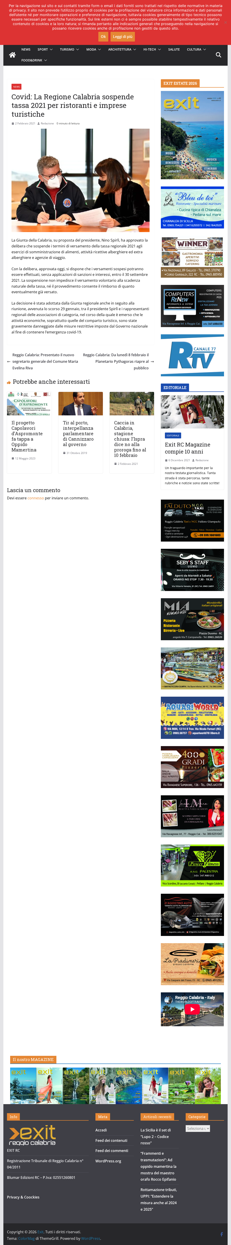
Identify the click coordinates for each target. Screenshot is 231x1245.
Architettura (119, 49)
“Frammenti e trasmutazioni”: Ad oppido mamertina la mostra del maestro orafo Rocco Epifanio (158, 1166)
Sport (43, 49)
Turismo (67, 49)
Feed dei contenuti (111, 1140)
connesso (36, 498)
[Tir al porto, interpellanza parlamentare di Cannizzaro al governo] (80, 395)
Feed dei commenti (111, 1150)
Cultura (194, 49)
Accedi (101, 1130)
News (25, 49)
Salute (174, 49)
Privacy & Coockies (23, 1197)
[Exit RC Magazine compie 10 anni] (192, 411)
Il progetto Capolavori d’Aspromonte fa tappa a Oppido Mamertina (27, 436)
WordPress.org (108, 1161)
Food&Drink (31, 60)
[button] (50, 49)
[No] (225, 22)
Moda (91, 49)
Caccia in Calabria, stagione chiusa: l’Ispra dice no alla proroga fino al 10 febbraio (130, 439)
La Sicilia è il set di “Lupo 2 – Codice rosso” (156, 1137)
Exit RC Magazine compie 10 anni (187, 448)
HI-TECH (149, 49)
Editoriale (173, 435)
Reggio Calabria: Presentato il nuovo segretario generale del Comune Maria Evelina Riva (45, 361)
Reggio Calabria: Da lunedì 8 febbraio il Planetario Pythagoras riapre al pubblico (116, 361)
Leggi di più (122, 36)
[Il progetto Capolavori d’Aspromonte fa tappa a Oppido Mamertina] (29, 395)
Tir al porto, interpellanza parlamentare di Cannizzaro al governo (78, 433)
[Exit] (12, 54)
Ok (103, 36)
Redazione (47, 123)
